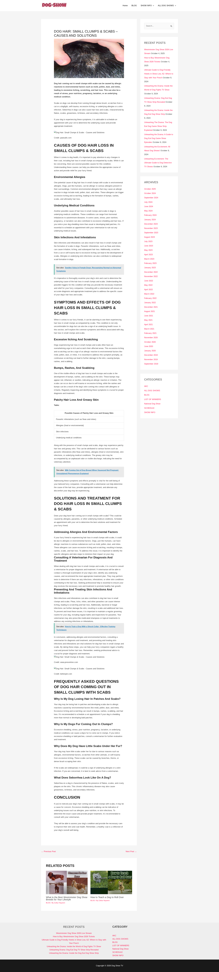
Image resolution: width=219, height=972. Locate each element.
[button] (153, 6)
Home (125, 5)
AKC (146, 386)
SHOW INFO (146, 5)
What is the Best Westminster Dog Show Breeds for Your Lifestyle (66, 898)
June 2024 (148, 206)
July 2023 (148, 241)
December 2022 (151, 272)
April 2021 (148, 324)
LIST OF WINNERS (152, 399)
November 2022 (151, 276)
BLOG (134, 5)
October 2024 (150, 193)
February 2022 (150, 298)
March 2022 (149, 294)
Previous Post (48, 851)
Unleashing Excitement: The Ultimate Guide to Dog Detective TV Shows (158, 163)
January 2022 (150, 302)
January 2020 (150, 351)
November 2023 (151, 228)
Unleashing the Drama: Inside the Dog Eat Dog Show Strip (74, 953)
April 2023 (148, 254)
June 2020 (148, 346)
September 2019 (151, 364)
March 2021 (149, 329)
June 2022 (148, 281)
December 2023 (151, 224)
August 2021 (149, 311)
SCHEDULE (149, 408)
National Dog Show (152, 404)
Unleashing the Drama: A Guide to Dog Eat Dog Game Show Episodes (158, 138)
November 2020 (151, 337)
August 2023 (149, 237)
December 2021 (151, 307)
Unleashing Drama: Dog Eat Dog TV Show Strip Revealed (73, 950)
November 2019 (151, 359)
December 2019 (151, 355)
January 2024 (150, 220)
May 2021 (148, 320)
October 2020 (150, 342)
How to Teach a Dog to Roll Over (107, 897)
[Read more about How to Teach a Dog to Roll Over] (111, 882)
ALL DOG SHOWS (166, 5)
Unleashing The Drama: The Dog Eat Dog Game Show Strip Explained (158, 126)
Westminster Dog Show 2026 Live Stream (74, 933)
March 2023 (149, 259)
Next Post (131, 851)
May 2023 (148, 250)
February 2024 (150, 215)
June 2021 (148, 316)
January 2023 (150, 268)
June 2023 (148, 246)
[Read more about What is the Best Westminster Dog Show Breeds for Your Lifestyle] (67, 882)
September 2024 (151, 198)
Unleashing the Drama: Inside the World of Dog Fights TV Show (74, 946)
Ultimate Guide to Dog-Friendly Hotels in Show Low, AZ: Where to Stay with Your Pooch (158, 74)
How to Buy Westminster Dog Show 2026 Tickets (74, 936)
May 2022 (148, 285)
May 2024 (148, 211)
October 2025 (150, 189)
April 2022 (148, 289)
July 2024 (148, 202)
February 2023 (150, 263)
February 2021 (150, 333)
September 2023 (151, 233)
